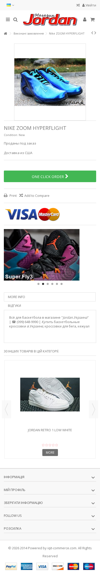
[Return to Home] (5, 33)
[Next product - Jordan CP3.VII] (95, 33)
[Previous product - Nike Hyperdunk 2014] (92, 33)
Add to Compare (36, 195)
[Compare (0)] (78, 6)
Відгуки (14, 305)
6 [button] (62, 284)
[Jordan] (50, 19)
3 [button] (48, 284)
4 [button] (52, 284)
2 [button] (43, 284)
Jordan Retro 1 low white (50, 430)
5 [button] (57, 284)
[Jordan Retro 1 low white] (50, 395)
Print (13, 195)
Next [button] (93, 409)
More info (16, 296)
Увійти (90, 5)
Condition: (11, 135)
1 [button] (38, 284)
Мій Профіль (14, 489)
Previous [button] (6, 409)
